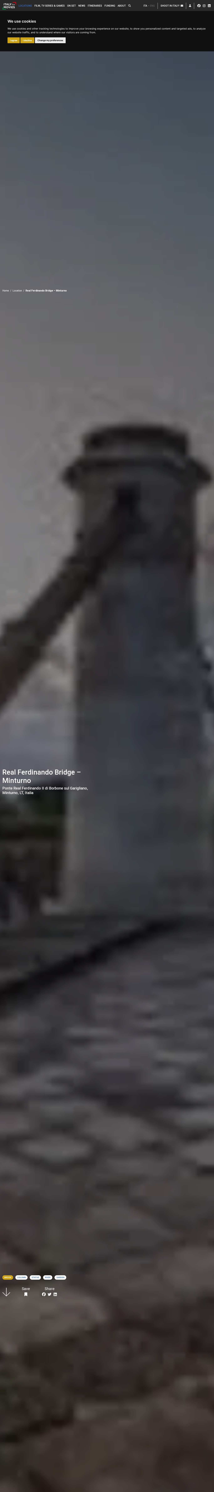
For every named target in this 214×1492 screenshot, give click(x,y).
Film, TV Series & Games (49, 5)
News (81, 5)
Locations (25, 5)
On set (71, 5)
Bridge (7, 1277)
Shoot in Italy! (171, 5)
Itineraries (95, 5)
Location (17, 290)
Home (5, 290)
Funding (109, 5)
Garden (60, 1277)
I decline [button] (27, 40)
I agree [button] (13, 40)
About (122, 5)
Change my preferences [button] (50, 40)
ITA (145, 5)
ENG (152, 5)
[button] (129, 6)
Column (21, 1277)
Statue (35, 1277)
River (47, 1277)
